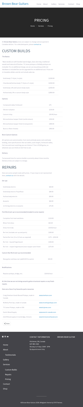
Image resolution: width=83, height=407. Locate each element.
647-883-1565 (34, 344)
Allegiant (43, 403)
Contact (71, 4)
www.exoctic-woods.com (47, 312)
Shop (78, 4)
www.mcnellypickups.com (48, 303)
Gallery (53, 4)
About (45, 4)
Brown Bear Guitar (66, 337)
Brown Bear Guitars (15, 4)
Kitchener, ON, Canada (37, 341)
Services (61, 4)
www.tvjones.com (45, 307)
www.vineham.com (45, 295)
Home (39, 4)
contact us (37, 44)
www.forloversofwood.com (48, 317)
